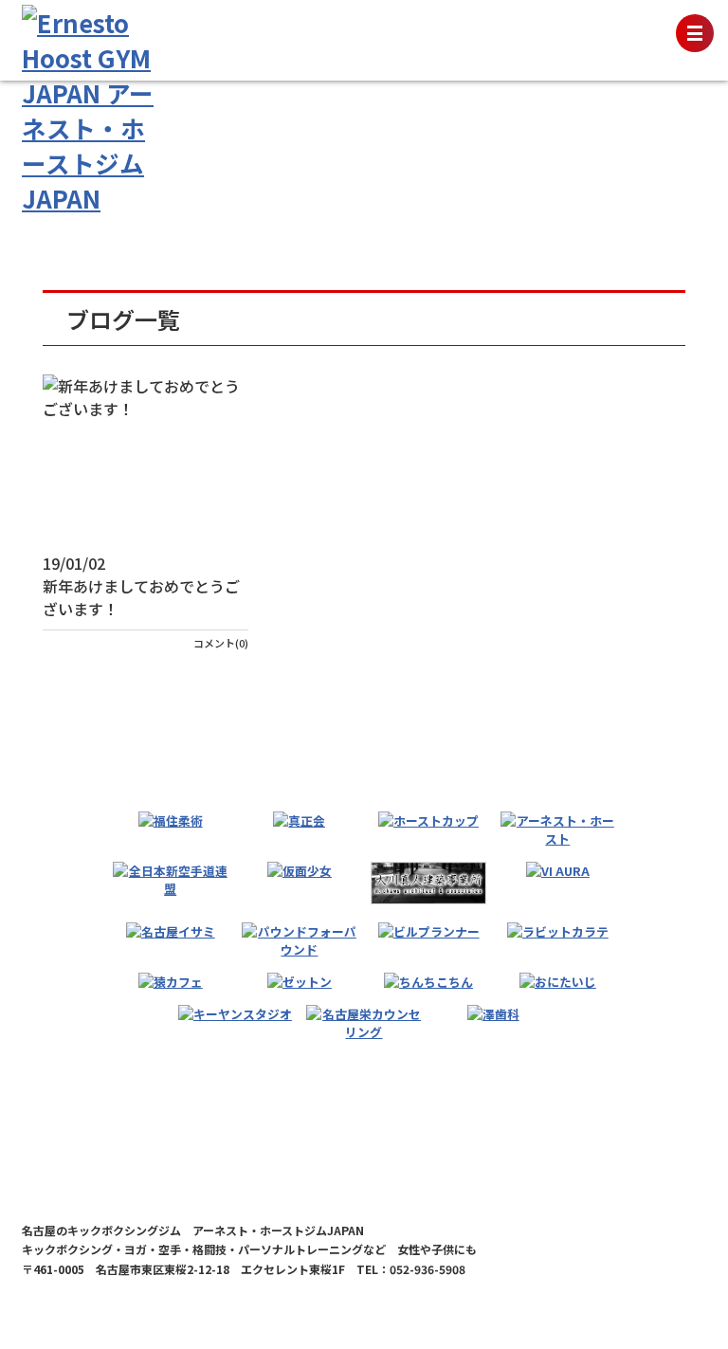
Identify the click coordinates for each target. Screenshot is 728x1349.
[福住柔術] (170, 820)
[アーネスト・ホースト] (557, 829)
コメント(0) (220, 642)
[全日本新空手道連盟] (170, 880)
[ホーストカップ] (428, 820)
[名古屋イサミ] (170, 931)
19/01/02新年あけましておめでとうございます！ (141, 586)
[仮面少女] (299, 871)
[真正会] (299, 820)
